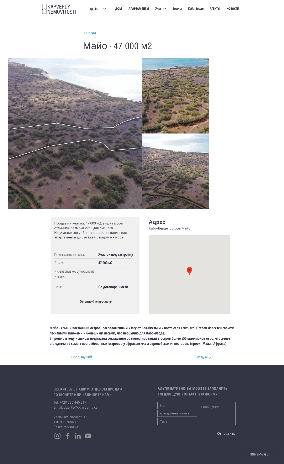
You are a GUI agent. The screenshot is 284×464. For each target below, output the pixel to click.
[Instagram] (57, 436)
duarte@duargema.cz (80, 407)
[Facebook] (68, 436)
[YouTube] (88, 436)
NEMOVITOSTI (61, 9)
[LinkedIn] (78, 436)
